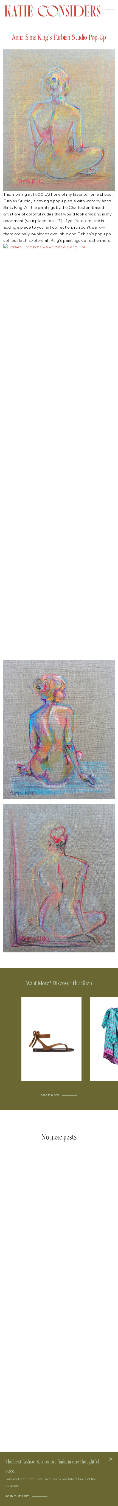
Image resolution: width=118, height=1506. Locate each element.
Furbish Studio (16, 201)
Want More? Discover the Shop (59, 983)
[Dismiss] (111, 1459)
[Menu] (109, 11)
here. (106, 241)
